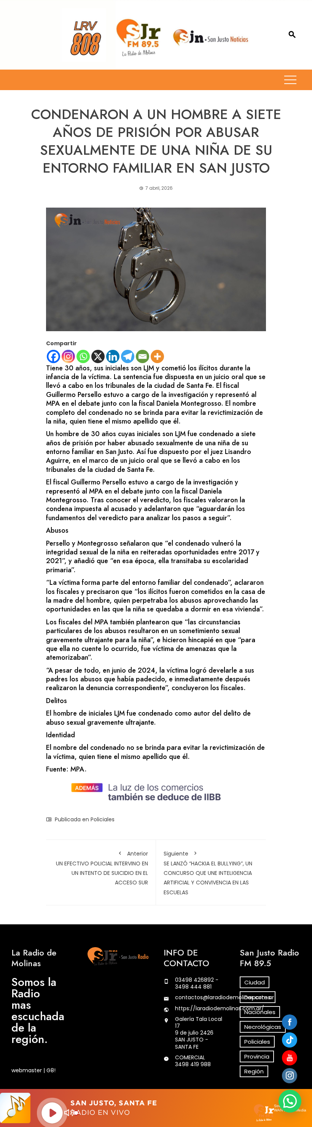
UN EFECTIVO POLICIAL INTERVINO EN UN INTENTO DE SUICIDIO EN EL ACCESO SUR (102, 868)
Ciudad (254, 982)
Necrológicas (262, 1027)
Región (254, 1071)
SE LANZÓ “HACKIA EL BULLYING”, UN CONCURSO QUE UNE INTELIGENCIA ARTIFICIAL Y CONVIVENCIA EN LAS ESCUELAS (208, 873)
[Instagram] (68, 356)
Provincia (256, 1056)
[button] (290, 1101)
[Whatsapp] (83, 356)
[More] (157, 356)
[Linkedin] (112, 356)
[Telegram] (127, 356)
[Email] (142, 356)
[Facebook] (53, 356)
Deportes (257, 997)
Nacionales (259, 1012)
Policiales (103, 819)
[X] (98, 356)
